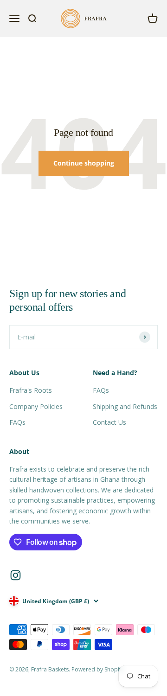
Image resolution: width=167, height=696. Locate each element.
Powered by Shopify (97, 669)
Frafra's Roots (30, 390)
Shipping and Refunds (125, 406)
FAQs (17, 422)
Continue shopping (83, 163)
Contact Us (109, 422)
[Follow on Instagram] (15, 575)
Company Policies (36, 406)
